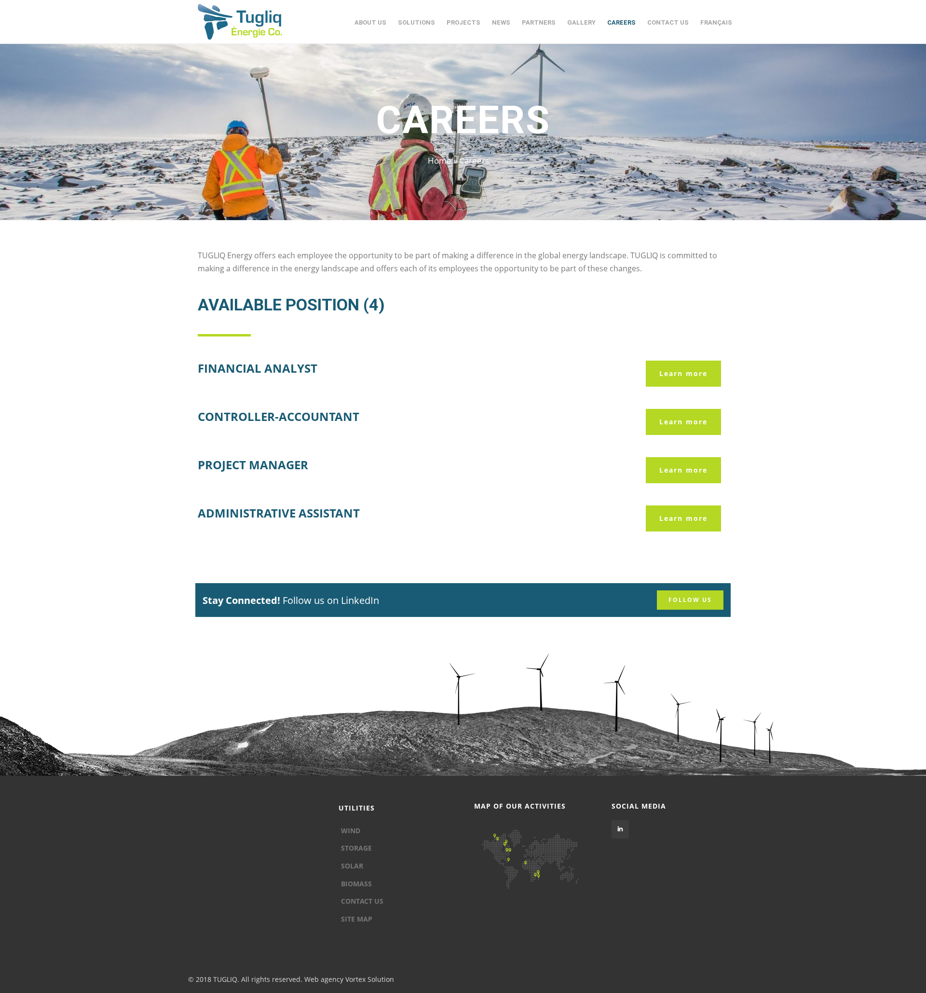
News (501, 22)
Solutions (416, 22)
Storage (356, 848)
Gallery (581, 22)
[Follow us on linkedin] (620, 829)
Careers (621, 22)
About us (370, 22)
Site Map (356, 918)
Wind (350, 830)
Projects (463, 22)
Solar (352, 865)
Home (439, 160)
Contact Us (668, 22)
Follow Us (690, 600)
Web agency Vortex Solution (349, 979)
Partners (539, 22)
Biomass (356, 883)
